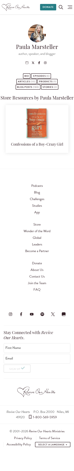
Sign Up (14, 369)
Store (37, 224)
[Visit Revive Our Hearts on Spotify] (42, 314)
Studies (37, 205)
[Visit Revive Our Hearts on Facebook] (21, 314)
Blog (37, 192)
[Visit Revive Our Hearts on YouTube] (32, 314)
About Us (37, 269)
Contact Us (37, 276)
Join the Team (37, 283)
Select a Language (51, 444)
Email (9, 358)
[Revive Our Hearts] (16, 7)
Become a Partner (37, 251)
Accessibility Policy (19, 444)
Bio (26, 76)
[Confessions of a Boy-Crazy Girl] (37, 138)
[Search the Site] (61, 7)
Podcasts (37, 185)
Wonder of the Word (37, 231)
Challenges (37, 199)
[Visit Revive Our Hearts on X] (53, 314)
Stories (50, 87)
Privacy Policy (23, 438)
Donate (48, 7)
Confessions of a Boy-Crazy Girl (37, 144)
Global (37, 237)
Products (47, 81)
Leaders (37, 244)
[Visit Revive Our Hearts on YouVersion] (64, 314)
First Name (13, 347)
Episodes (41, 76)
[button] (69, 7)
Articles (26, 81)
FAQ (37, 289)
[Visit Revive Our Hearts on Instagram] (10, 314)
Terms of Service (49, 438)
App (37, 212)
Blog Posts (28, 87)
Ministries (46, 431)
